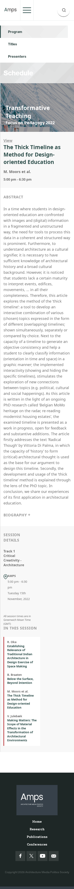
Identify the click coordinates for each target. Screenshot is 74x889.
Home (37, 821)
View (7, 140)
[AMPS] (10, 10)
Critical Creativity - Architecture (13, 560)
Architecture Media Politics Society (47, 872)
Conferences (37, 844)
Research (37, 829)
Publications (37, 837)
